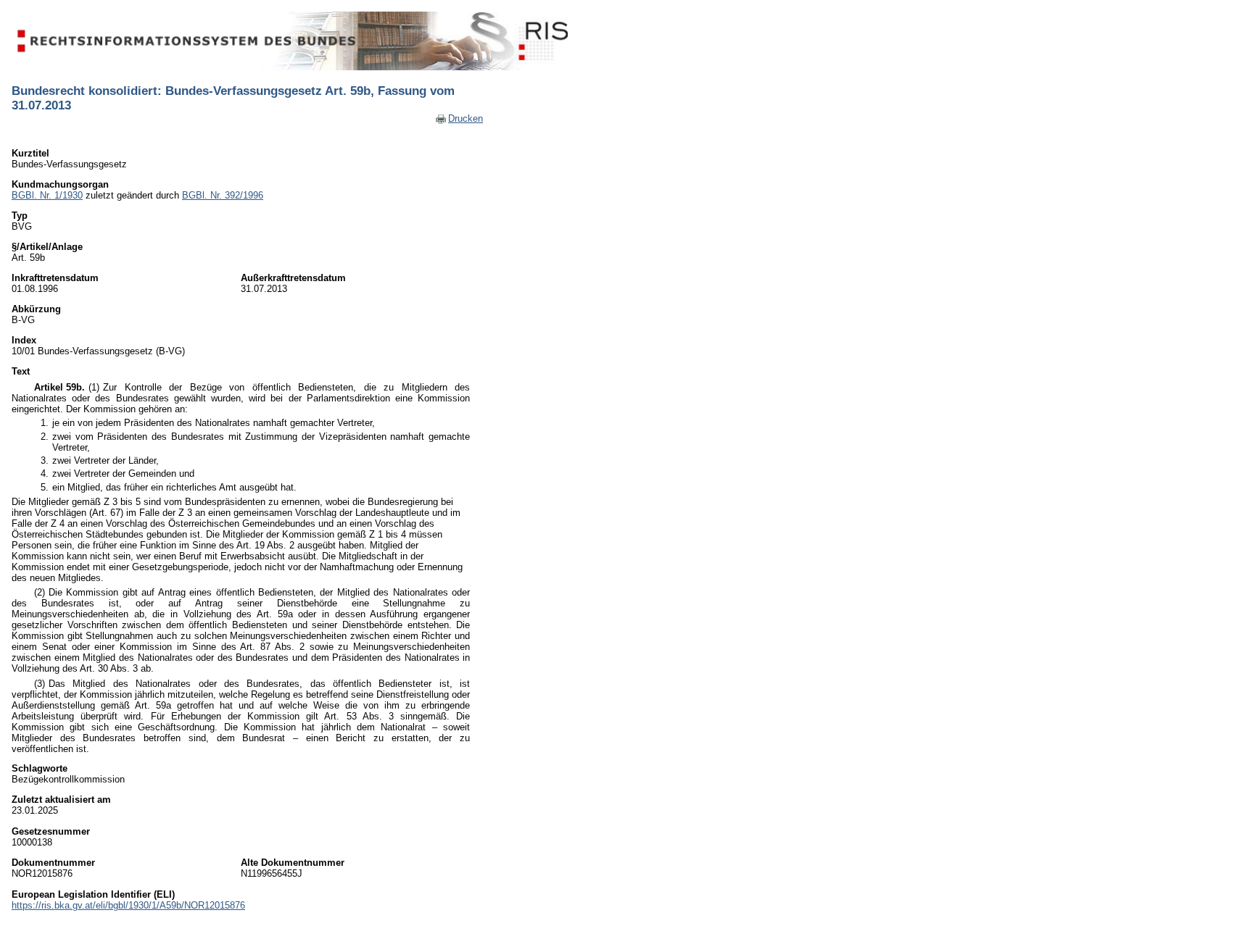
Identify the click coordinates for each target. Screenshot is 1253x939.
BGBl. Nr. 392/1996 (222, 195)
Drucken (465, 118)
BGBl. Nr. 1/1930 (47, 195)
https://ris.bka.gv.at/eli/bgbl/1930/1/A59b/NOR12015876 (128, 905)
